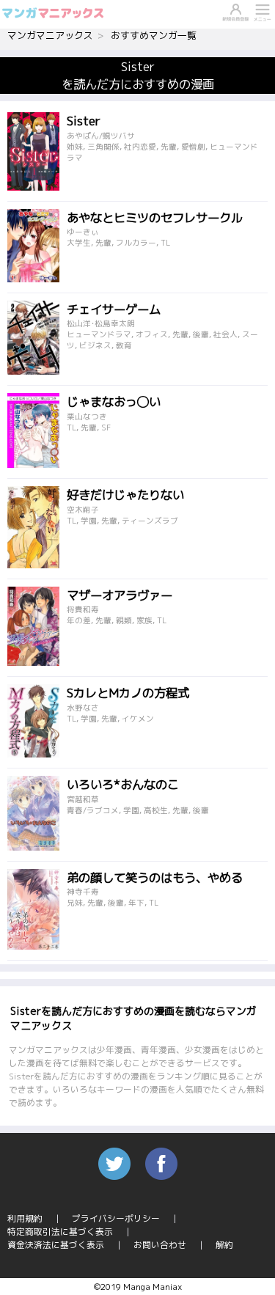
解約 (224, 1245)
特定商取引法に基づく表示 (60, 1231)
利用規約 (25, 1218)
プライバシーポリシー (116, 1218)
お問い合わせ (159, 1245)
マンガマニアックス (50, 35)
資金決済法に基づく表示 (55, 1245)
